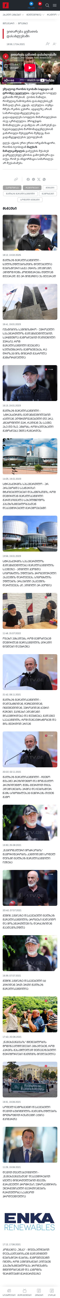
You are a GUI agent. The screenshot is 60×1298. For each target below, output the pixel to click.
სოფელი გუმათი (30, 200)
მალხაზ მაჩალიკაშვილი (20, 194)
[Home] (6, 5)
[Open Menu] (54, 5)
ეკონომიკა (12, 188)
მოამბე (23, 23)
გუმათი (50, 188)
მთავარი (8, 23)
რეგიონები (32, 188)
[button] (13, 15)
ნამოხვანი (48, 194)
